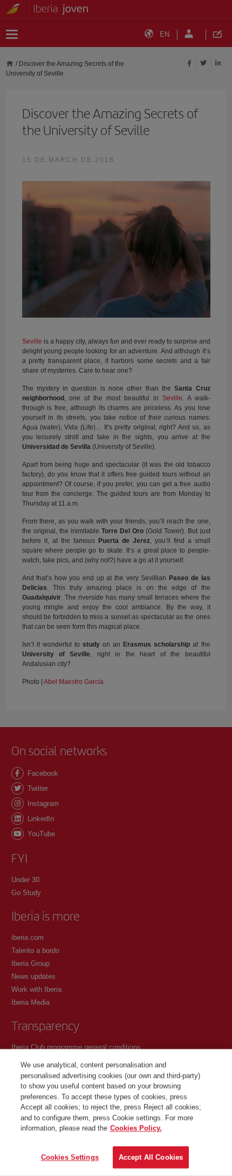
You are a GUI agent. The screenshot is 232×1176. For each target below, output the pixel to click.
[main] (116, 1112)
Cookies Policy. (136, 1128)
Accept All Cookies (151, 1157)
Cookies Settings (70, 1157)
